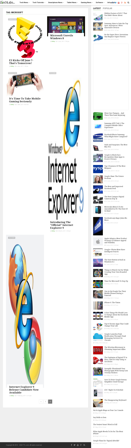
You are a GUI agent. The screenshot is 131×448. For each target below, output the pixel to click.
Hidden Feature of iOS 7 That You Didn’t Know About (115, 14)
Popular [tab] (107, 8)
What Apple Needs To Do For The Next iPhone (108, 432)
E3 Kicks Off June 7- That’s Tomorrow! (21, 62)
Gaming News (86, 2)
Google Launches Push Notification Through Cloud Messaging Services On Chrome (115, 337)
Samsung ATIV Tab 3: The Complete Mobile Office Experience (114, 125)
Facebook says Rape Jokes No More (115, 219)
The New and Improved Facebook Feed (113, 187)
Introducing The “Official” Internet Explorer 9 (61, 224)
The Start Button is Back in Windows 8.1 (114, 261)
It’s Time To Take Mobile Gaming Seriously (25, 100)
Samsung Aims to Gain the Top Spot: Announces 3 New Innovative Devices (116, 25)
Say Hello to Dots (99, 417)
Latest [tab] (97, 8)
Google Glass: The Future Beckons (114, 177)
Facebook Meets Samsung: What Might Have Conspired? (116, 135)
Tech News (24, 2)
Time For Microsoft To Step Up (116, 281)
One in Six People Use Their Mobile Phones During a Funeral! (115, 293)
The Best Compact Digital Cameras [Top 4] (114, 197)
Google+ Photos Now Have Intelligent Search (114, 250)
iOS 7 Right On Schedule (113, 390)
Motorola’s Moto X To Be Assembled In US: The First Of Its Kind (116, 209)
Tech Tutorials (38, 2)
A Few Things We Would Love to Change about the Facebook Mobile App (116, 315)
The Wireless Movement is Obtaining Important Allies (114, 348)
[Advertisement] (45, 425)
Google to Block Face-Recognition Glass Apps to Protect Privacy (114, 157)
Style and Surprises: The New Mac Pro (115, 146)
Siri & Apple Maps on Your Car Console (108, 410)
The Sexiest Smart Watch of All (105, 424)
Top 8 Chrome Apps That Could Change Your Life (116, 325)
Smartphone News (55, 2)
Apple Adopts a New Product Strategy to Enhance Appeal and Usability (115, 240)
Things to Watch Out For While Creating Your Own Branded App (116, 272)
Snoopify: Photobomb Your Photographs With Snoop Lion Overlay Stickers (116, 370)
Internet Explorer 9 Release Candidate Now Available (24, 389)
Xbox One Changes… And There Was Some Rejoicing (114, 114)
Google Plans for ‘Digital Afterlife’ (106, 441)
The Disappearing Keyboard (115, 400)
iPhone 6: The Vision (112, 302)
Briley (12, 66)
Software (99, 2)
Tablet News (72, 2)
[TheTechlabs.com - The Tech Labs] (7, 2)
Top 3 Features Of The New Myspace (114, 167)
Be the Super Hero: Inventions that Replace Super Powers (116, 35)
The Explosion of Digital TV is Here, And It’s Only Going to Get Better (115, 359)
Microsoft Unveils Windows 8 (61, 37)
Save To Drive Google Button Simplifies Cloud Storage (115, 381)
